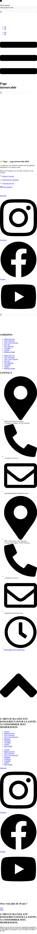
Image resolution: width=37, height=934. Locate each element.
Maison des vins (9, 339)
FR (5, 29)
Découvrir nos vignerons (10, 180)
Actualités (7, 348)
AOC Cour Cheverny (11, 343)
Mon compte (8, 746)
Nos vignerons (9, 346)
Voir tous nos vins (8, 183)
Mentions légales (9, 352)
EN (5, 27)
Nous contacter (7, 187)
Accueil (6, 731)
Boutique (7, 739)
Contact (6, 350)
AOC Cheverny (9, 341)
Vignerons (7, 741)
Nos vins (7, 345)
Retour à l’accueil (8, 176)
